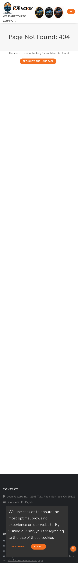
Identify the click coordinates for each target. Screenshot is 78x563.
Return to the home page (38, 61)
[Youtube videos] (73, 549)
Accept (38, 546)
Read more (18, 546)
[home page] (18, 7)
